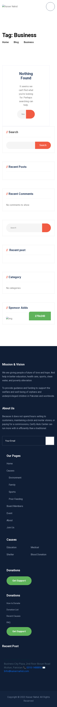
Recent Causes (13, 616)
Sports (12, 492)
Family (12, 484)
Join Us (10, 527)
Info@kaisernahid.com (16, 671)
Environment (15, 477)
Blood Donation (38, 554)
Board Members (15, 506)
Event (9, 513)
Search (13, 132)
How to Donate (13, 603)
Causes (10, 470)
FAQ (8, 622)
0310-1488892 (34, 667)
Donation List (13, 609)
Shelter (10, 554)
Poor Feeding (16, 499)
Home (10, 463)
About (10, 520)
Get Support (19, 580)
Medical (35, 547)
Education (12, 547)
